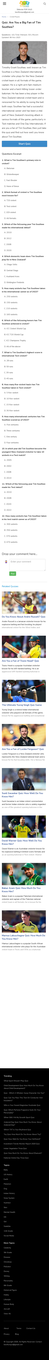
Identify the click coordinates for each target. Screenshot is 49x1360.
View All (7, 1313)
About (6, 1328)
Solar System (9, 1198)
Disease (7, 1257)
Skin (5, 1207)
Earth (6, 1179)
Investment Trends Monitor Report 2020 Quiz (22, 1144)
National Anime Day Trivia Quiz (16, 1158)
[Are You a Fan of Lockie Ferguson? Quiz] (24, 735)
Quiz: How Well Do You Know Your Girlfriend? (22, 1139)
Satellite (7, 1226)
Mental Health (9, 1212)
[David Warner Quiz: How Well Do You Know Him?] (24, 826)
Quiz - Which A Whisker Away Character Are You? (24, 1093)
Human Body (9, 1304)
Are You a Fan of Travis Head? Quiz (20, 660)
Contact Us (30, 1328)
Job (5, 1217)
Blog (17, 1334)
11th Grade (8, 1231)
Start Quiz (25, 143)
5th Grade (8, 1252)
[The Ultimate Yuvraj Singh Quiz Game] (24, 691)
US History (8, 1174)
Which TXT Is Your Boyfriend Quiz (17, 1129)
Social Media (9, 1235)
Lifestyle (7, 1299)
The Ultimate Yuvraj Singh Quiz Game (22, 705)
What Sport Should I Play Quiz (16, 1081)
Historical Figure (10, 1290)
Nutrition (7, 1203)
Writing (7, 1276)
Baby (6, 1170)
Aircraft (7, 1309)
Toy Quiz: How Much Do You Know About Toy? (22, 1134)
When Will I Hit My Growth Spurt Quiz (19, 1117)
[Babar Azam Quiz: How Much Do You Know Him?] (24, 874)
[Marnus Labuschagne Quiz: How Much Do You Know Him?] (24, 921)
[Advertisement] (24, 984)
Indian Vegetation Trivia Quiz (15, 1148)
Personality (8, 1281)
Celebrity (7, 1248)
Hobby (6, 1295)
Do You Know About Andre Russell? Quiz (23, 616)
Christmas (8, 1262)
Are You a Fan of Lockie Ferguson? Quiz (23, 749)
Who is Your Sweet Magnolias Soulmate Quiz (22, 1105)
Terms (18, 1328)
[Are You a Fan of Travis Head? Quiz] (24, 646)
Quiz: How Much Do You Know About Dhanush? (23, 1153)
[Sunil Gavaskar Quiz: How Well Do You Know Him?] (24, 779)
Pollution (7, 1266)
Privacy (6, 1334)
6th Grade (8, 1285)
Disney (6, 1271)
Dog (5, 1188)
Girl (5, 1221)
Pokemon (7, 1184)
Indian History (9, 1193)
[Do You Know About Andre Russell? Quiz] (24, 602)
